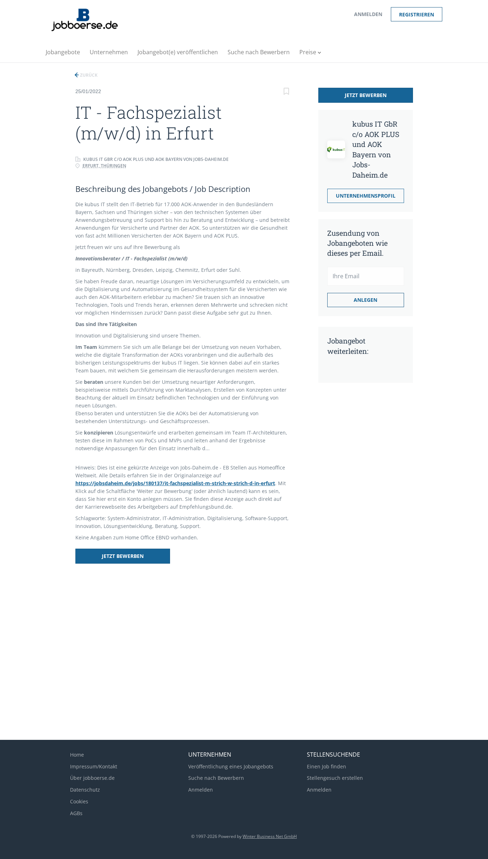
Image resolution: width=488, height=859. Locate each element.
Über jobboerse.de (92, 777)
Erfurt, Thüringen (104, 166)
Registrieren (416, 14)
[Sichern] (286, 92)
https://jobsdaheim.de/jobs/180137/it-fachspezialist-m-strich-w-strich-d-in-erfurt (175, 483)
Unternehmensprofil (365, 195)
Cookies (79, 801)
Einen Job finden (326, 766)
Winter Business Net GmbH (270, 836)
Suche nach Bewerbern (216, 777)
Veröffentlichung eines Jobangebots (230, 766)
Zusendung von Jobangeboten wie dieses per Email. (357, 243)
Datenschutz (85, 789)
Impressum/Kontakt (93, 766)
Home (77, 754)
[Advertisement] (355, 500)
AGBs (76, 813)
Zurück (88, 75)
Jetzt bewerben (123, 556)
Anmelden (368, 14)
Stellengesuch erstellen (335, 777)
